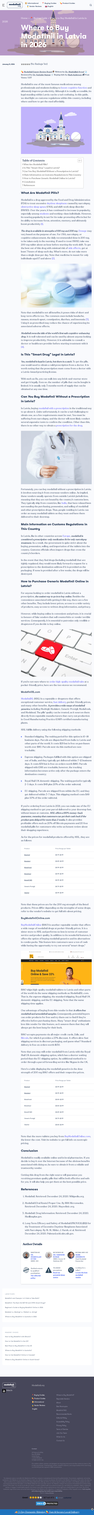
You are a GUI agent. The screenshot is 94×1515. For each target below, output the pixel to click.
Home (24, 18)
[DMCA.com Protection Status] (47, 1503)
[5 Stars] (29, 64)
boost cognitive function (74, 87)
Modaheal (27, 874)
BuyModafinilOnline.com (77, 1136)
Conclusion (29, 181)
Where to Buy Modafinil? (65, 1395)
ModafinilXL (27, 698)
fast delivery (59, 702)
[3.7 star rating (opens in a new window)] (35, 1497)
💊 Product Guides (67, 3)
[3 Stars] (25, 64)
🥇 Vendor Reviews (34, 6)
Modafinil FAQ (61, 1410)
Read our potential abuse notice (59, 1275)
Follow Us (9, 1390)
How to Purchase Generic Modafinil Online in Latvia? (49, 178)
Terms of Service (62, 1429)
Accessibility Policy (62, 1422)
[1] (42, 224)
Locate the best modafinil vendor (81, 1275)
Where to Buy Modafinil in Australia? (18, 1350)
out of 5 (49, 1497)
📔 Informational (32, 3)
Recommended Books (64, 1414)
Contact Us (60, 1440)
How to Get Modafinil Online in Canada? (20, 1355)
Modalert (27, 861)
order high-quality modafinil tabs (67, 681)
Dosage (83, 231)
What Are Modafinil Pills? (35, 164)
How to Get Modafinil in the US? (17, 1341)
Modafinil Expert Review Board (38, 71)
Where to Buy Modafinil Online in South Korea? (22, 1360)
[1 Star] (22, 64)
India (64, 503)
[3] (87, 319)
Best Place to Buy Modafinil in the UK (18, 1346)
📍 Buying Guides (49, 3)
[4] (22, 347)
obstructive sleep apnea (33, 206)
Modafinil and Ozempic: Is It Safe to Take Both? (22, 1298)
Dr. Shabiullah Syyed (74, 71)
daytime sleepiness (57, 203)
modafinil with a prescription (54, 408)
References (29, 185)
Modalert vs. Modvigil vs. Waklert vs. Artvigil (21, 1312)
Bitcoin (25, 1038)
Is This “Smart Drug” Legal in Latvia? (42, 167)
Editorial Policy (61, 1418)
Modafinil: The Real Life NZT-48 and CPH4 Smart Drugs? (25, 1303)
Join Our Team (61, 1433)
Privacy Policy (61, 1425)
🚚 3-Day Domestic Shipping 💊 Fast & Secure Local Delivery (47, 1512)
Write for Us (60, 1437)
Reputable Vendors (63, 1399)
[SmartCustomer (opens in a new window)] (64, 1497)
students (44, 213)
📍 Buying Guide (38, 18)
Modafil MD (28, 880)
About (58, 1402)
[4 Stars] (27, 64)
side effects (74, 248)
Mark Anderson (75, 74)
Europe (66, 536)
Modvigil (27, 855)
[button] (78, 161)
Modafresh (28, 867)
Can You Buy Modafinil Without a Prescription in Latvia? (51, 171)
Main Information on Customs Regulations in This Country (52, 174)
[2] (53, 258)
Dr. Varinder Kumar (42, 74)
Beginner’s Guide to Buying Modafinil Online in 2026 (24, 1307)
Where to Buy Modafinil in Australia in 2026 (21, 1317)
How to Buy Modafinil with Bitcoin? (18, 1337)
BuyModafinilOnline (31, 924)
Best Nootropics (62, 1406)
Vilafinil (26, 893)
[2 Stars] (24, 64)
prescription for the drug (69, 425)
